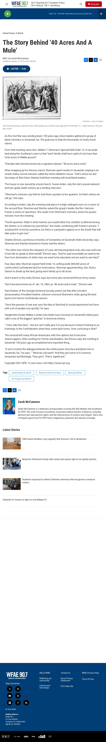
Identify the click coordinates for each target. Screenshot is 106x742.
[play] (7, 13)
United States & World (13, 33)
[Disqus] (53, 555)
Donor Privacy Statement (67, 679)
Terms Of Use (88, 679)
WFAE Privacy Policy (90, 673)
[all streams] (102, 13)
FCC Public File (67, 686)
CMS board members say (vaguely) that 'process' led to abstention (54, 439)
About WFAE (44, 673)
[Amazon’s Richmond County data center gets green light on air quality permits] (12, 464)
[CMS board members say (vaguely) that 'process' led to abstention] (12, 443)
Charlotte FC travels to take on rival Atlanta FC (25, 499)
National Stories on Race (50, 373)
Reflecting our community (45, 679)
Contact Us (65, 673)
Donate (95, 4)
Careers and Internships (44, 687)
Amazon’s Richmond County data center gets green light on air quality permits (59, 459)
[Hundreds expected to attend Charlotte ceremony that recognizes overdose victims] (12, 484)
